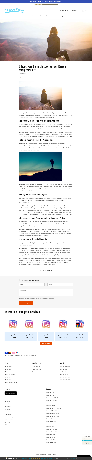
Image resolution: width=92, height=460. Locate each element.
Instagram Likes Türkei (51, 400)
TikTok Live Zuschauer (10, 374)
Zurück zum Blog (47, 271)
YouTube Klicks (63, 369)
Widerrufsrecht (8, 396)
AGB (6, 398)
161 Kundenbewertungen (87, 440)
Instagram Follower (46, 335)
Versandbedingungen (9, 417)
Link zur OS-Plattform (9, 409)
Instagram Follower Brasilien (53, 416)
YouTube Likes (63, 372)
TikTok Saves (8, 379)
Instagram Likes (12, 335)
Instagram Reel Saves (51, 442)
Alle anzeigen (46, 343)
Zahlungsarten (8, 406)
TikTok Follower (8, 366)
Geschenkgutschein (9, 411)
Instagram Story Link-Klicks (52, 432)
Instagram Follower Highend (79, 335)
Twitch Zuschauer (36, 372)
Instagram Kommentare (51, 424)
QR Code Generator (9, 425)
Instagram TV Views (50, 434)
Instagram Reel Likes (51, 439)
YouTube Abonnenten (65, 366)
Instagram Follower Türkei (52, 411)
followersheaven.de (44, 454)
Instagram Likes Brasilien (52, 403)
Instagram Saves (50, 418)
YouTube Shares (64, 374)
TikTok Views (8, 369)
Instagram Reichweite (51, 421)
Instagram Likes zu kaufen (48, 264)
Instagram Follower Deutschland (62, 335)
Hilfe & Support (8, 414)
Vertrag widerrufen (10, 393)
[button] (7, 16)
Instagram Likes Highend (29, 335)
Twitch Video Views (36, 369)
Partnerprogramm (9, 419)
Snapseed (21, 231)
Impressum (7, 401)
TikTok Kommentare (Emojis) (11, 382)
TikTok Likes (7, 372)
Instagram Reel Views (51, 437)
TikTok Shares (8, 377)
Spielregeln (7, 422)
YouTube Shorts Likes (65, 379)
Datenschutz (7, 404)
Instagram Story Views (51, 429)
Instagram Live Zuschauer (52, 445)
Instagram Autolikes (51, 395)
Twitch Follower (36, 366)
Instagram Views (50, 426)
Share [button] (21, 78)
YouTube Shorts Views (65, 377)
